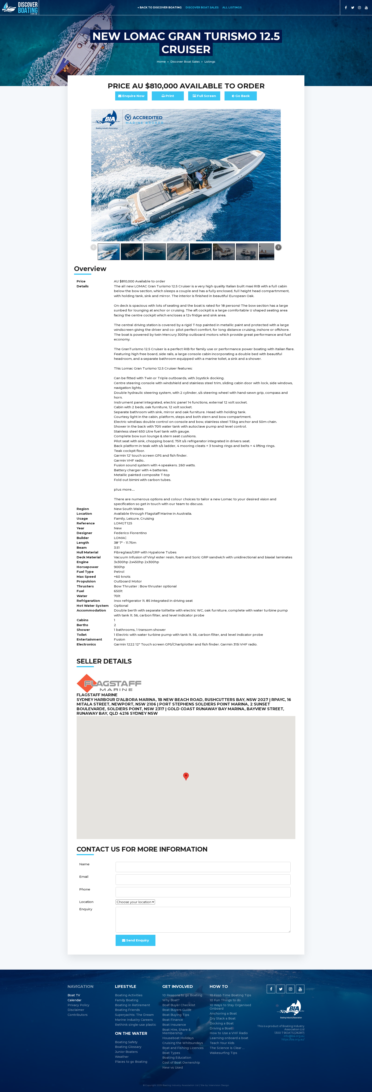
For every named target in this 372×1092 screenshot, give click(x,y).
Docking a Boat (222, 1023)
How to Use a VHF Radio (229, 1033)
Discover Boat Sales (202, 7)
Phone (84, 889)
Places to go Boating (131, 1062)
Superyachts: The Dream (134, 1015)
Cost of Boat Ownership (181, 1062)
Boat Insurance (174, 1025)
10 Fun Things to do (225, 1000)
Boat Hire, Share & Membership (176, 1031)
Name (84, 864)
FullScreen (206, 96)
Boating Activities (129, 995)
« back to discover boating (160, 7)
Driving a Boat (221, 1028)
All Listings (232, 7)
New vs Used (172, 1067)
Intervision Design (219, 1085)
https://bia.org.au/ (293, 1039)
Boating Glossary (128, 1047)
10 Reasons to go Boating (182, 995)
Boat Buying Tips (175, 1015)
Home (161, 61)
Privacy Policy (78, 1005)
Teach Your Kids (222, 1043)
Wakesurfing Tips (223, 1053)
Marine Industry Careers (134, 1020)
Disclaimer (76, 1010)
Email (83, 877)
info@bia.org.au (294, 1036)
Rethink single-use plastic (135, 1025)
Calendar (74, 1000)
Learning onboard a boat (229, 1038)
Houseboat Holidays (178, 1038)
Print (169, 96)
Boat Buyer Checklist (178, 1005)
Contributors (78, 1015)
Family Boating (126, 1000)
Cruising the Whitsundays (182, 1043)
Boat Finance (172, 1020)
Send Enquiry (137, 940)
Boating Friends (127, 1010)
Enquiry (85, 909)
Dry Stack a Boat (223, 1018)
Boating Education (176, 1058)
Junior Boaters (126, 1052)
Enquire (132, 96)
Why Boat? (171, 1000)
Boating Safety (126, 1042)
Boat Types (171, 1053)
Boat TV (74, 995)
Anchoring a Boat (223, 1013)
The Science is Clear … (227, 1048)
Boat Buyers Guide (176, 1010)
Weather (122, 1057)
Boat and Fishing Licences (183, 1048)
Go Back (242, 96)
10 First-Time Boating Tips (230, 995)
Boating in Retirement (132, 1005)
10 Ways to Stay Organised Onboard (230, 1007)
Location (86, 902)
